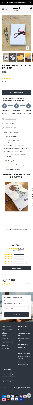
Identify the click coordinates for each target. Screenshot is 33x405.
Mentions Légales (23, 344)
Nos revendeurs (22, 330)
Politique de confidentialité (22, 349)
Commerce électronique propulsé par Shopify (21, 387)
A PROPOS (5, 345)
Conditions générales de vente (24, 357)
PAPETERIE (5, 339)
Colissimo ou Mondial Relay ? (24, 334)
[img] (6, 284)
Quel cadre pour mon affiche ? (24, 340)
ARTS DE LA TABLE (7, 330)
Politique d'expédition (24, 353)
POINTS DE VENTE (7, 342)
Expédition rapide (11, 119)
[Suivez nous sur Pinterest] (12, 374)
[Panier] (30, 9)
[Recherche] (6, 9)
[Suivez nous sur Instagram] (8, 374)
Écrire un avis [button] (16, 268)
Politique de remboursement (23, 363)
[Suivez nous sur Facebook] (4, 374)
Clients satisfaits (10, 123)
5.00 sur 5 (21, 249)
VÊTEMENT (5, 348)
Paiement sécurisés (11, 127)
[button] (6, 78)
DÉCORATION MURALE (6, 334)
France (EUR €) (7, 382)
